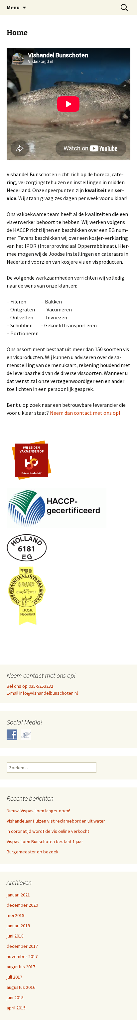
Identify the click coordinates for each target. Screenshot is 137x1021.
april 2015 (16, 1008)
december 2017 (22, 946)
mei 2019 (15, 915)
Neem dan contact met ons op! (85, 412)
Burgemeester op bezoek (33, 852)
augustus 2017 (21, 967)
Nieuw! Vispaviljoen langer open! (38, 811)
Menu (13, 7)
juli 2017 (14, 977)
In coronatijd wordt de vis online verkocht (48, 831)
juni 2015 (15, 997)
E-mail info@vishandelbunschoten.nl (42, 693)
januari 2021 (18, 895)
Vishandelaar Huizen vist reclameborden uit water (56, 821)
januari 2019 (18, 926)
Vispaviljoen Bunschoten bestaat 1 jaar (45, 841)
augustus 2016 (21, 987)
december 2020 (22, 905)
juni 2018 (15, 936)
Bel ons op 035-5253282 (30, 686)
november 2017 (22, 956)
